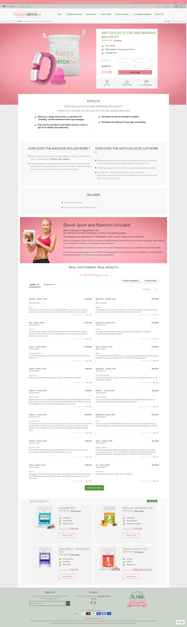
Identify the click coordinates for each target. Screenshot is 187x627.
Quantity (106, 60)
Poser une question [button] (131, 281)
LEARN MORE (67, 535)
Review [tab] (32, 284)
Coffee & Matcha (74, 14)
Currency (21, 6)
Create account (167, 6)
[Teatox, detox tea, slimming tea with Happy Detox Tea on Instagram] (168, 21)
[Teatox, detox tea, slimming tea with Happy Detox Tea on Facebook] (165, 21)
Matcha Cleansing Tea (137, 508)
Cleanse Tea (67, 508)
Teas (59, 14)
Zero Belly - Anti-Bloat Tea (74, 550)
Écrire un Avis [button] (151, 281)
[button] (87, 315)
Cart (180, 6)
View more (152, 501)
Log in (158, 6)
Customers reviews (142, 14)
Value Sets (91, 14)
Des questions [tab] (49, 284)
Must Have (106, 14)
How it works (121, 14)
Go (68, 603)
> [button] (94, 487)
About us (159, 14)
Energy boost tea (135, 549)
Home (20, 21)
